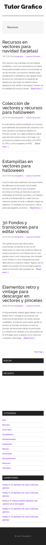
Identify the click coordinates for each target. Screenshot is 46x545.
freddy (5, 485)
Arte (4, 420)
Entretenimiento (9, 439)
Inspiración (7, 444)
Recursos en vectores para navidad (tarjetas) (20, 46)
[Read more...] (36, 88)
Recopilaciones (9, 458)
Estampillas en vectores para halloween (17, 166)
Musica (5, 449)
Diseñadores (7, 434)
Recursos (6, 463)
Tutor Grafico (23, 6)
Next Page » (39, 352)
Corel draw (7, 430)
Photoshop (7, 454)
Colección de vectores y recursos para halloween (22, 108)
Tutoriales (6, 468)
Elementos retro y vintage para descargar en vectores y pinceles (22, 293)
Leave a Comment (33, 56)
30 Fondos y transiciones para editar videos (20, 227)
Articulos (6, 425)
